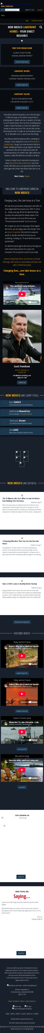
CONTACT (36, 1014)
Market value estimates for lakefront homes (21, 431)
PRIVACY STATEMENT (13, 1001)
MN (32, 1027)
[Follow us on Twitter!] (26, 455)
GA (12, 1027)
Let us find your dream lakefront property (21, 421)
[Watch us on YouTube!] (22, 466)
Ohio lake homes (13, 975)
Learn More (22, 787)
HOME (7, 1014)
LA (23, 1027)
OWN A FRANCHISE (7, 6)
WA (27, 1029)
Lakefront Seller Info (22, 108)
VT (24, 1029)
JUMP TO (3, 10)
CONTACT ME (22, 382)
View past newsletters (26, 414)
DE (10, 1027)
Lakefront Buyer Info (22, 85)
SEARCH (12, 1014)
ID (16, 1027)
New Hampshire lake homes (31, 973)
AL (2, 1027)
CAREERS (22, 1001)
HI (14, 1027)
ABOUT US (29, 1014)
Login (26, 20)
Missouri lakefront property (30, 970)
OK (15, 1029)
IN (19, 1027)
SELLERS (23, 1014)
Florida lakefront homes (30, 968)
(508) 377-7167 (29, 10)
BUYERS (18, 1014)
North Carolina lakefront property (13, 973)
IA (15, 1027)
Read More (21, 953)
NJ (41, 1027)
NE (39, 1027)
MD (26, 1027)
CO (9, 1027)
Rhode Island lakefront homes (27, 975)
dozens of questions (14, 232)
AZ (5, 1027)
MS (34, 1027)
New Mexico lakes (16, 163)
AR (3, 1027)
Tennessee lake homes (31, 978)
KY (22, 1027)
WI (28, 1029)
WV (30, 1029)
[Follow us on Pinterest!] (26, 461)
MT (36, 1027)
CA (7, 1027)
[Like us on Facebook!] (18, 455)
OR (17, 1029)
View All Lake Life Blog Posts (22, 622)
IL (17, 1027)
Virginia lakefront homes (22, 980)
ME (28, 1027)
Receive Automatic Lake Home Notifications (21, 403)
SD (20, 1029)
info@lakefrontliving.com (22, 375)
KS (20, 1027)
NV (11, 1029)
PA (18, 1029)
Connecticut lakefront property (14, 968)
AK (0, 1027)
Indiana (27, 176)
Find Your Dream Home (22, 62)
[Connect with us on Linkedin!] (18, 461)
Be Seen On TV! (22, 749)
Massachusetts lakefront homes (14, 970)
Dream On (21, 877)
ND (38, 1027)
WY (32, 1029)
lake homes (28, 163)
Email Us (39, 10)
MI (29, 1027)
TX (21, 1029)
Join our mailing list (19, 412)
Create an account (37, 20)
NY (13, 1029)
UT (23, 1029)
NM (43, 1027)
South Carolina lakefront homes (15, 978)
